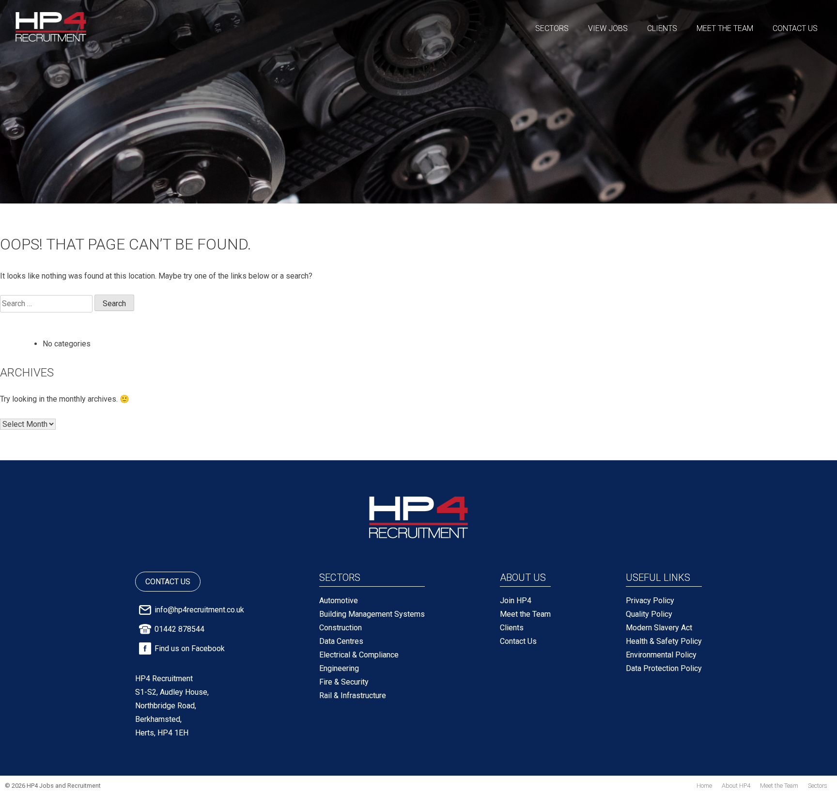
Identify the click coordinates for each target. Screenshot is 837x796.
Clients (662, 28)
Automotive (338, 600)
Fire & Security (344, 682)
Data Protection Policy (664, 668)
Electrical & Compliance (359, 654)
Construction (340, 627)
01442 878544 (179, 629)
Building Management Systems (372, 614)
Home (704, 785)
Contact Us (795, 28)
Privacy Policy (650, 600)
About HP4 (736, 785)
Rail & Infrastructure (352, 695)
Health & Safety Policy (664, 641)
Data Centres (341, 641)
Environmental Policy (661, 654)
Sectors (552, 28)
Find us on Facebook (190, 648)
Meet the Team (725, 28)
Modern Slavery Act (659, 627)
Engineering (339, 668)
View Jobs (608, 28)
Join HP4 (515, 600)
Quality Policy (649, 614)
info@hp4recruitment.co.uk (199, 609)
